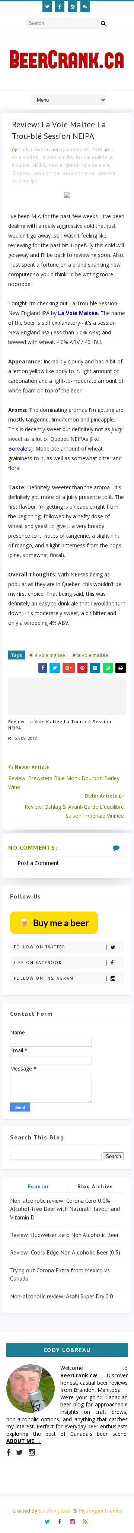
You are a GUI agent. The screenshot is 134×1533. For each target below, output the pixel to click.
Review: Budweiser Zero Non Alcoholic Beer (64, 1234)
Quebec (22, 172)
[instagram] (72, 6)
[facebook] (59, 6)
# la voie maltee (47, 655)
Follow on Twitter (40, 947)
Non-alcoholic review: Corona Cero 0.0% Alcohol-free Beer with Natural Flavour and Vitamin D (65, 1209)
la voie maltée (57, 157)
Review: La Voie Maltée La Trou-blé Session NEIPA (59, 725)
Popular (39, 1186)
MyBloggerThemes (100, 1510)
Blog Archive (95, 1186)
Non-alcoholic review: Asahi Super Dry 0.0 (61, 1296)
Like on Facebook (38, 962)
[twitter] (47, 6)
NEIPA (39, 165)
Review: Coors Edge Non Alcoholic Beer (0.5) (65, 1252)
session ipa (47, 172)
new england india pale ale (79, 165)
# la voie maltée (90, 655)
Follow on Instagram (44, 978)
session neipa (79, 172)
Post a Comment (38, 862)
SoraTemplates (54, 1510)
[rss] (85, 6)
